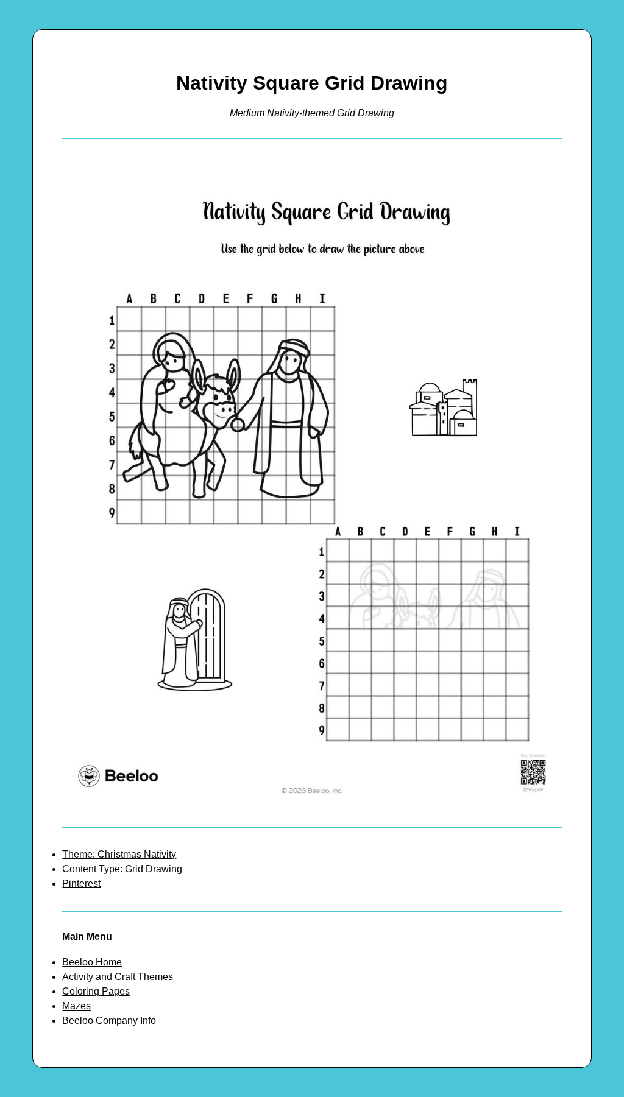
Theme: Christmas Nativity (119, 854)
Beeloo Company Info (109, 1020)
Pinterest (81, 883)
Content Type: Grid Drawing (122, 869)
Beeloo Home (92, 962)
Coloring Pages (96, 991)
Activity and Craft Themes (117, 977)
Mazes (76, 1006)
